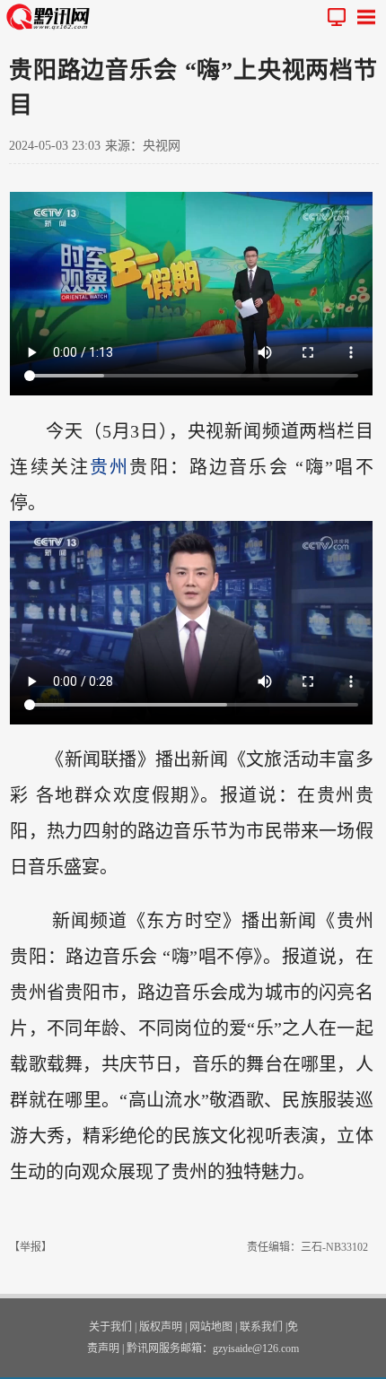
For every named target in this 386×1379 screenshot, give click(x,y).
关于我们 (110, 1327)
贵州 (109, 467)
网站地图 (210, 1327)
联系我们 (261, 1327)
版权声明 (160, 1327)
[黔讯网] (51, 16)
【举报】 (30, 1247)
